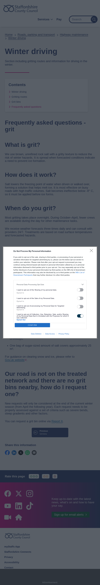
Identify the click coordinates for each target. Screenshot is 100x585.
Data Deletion (36, 334)
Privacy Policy (64, 334)
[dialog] (50, 292)
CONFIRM (32, 325)
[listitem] (50, 284)
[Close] (92, 251)
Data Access (50, 334)
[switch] (80, 289)
